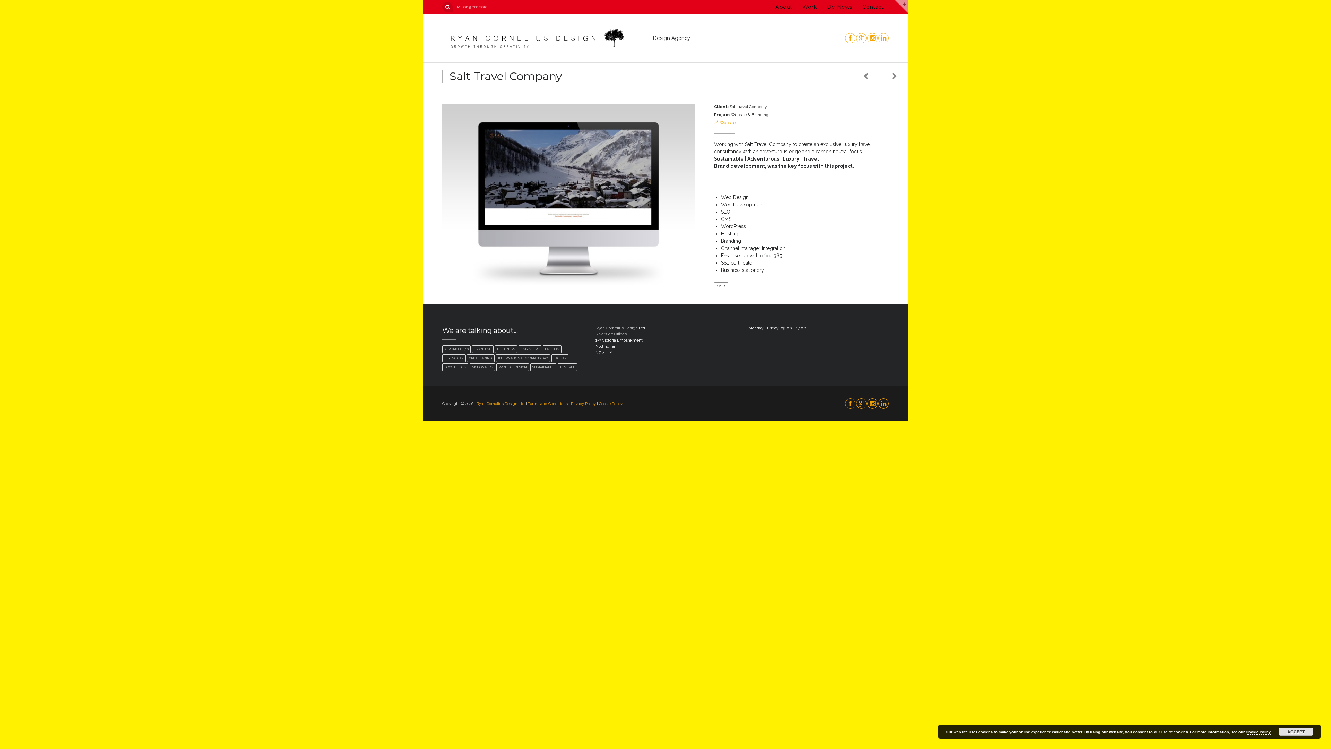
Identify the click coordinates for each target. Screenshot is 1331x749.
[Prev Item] (866, 76)
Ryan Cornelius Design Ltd (501, 403)
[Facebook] (849, 38)
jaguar (560, 358)
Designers (506, 349)
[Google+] (861, 38)
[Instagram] (872, 38)
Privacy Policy (583, 403)
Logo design (455, 367)
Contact (873, 6)
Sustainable (543, 367)
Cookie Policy (611, 403)
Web (721, 286)
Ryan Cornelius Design (616, 328)
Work (809, 6)
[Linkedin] (883, 38)
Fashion (552, 349)
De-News (839, 6)
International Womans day (523, 358)
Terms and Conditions (548, 403)
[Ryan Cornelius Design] (536, 38)
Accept (1296, 732)
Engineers (530, 349)
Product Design (512, 367)
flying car (453, 358)
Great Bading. (481, 358)
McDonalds (482, 367)
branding (482, 349)
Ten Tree (567, 367)
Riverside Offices (611, 334)
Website (728, 122)
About (783, 6)
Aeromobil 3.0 (456, 349)
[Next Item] (894, 76)
